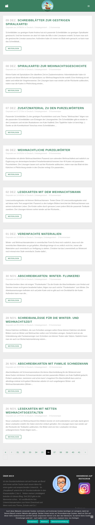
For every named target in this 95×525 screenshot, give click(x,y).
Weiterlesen (13, 48)
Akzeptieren (32, 521)
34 (36, 452)
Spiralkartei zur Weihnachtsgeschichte (52, 66)
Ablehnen (44, 521)
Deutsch (30, 27)
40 (73, 452)
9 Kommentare (55, 153)
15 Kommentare (55, 367)
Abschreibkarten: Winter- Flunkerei (49, 276)
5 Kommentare (55, 69)
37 (54, 452)
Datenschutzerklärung (59, 521)
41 (79, 452)
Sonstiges (38, 237)
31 (18, 452)
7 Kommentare (55, 279)
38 (61, 452)
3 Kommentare (55, 111)
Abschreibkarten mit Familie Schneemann (53, 363)
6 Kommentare (55, 195)
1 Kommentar (54, 27)
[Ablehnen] (91, 516)
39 (67, 452)
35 (42, 452)
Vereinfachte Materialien (39, 233)
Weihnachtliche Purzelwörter (44, 150)
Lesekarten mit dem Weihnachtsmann (49, 192)
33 (30, 452)
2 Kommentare (64, 237)
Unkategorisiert (40, 27)
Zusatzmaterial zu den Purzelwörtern (51, 108)
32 (24, 452)
